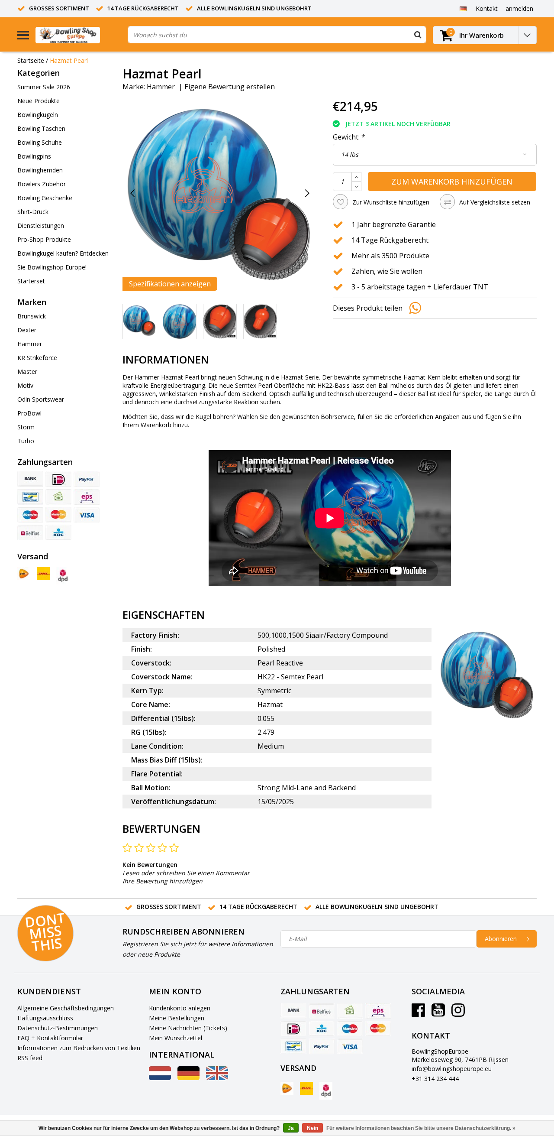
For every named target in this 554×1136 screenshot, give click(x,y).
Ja (291, 1128)
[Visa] (87, 515)
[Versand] (23, 573)
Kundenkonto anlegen (179, 1008)
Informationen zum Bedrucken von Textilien (78, 1048)
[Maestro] (30, 515)
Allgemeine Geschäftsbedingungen (65, 1008)
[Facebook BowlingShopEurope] (418, 1013)
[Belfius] (30, 532)
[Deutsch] (463, 8)
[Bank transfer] (30, 479)
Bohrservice (337, 416)
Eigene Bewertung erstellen (229, 86)
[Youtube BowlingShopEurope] (438, 1013)
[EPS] (87, 497)
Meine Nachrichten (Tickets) (188, 1028)
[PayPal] (87, 479)
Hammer (161, 86)
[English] (217, 1078)
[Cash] (58, 497)
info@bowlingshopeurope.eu (452, 1069)
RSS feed (29, 1058)
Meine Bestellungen (176, 1018)
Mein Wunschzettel (175, 1038)
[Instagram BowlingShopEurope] (458, 1013)
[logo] (78, 35)
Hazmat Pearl (69, 60)
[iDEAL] (58, 479)
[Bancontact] (30, 497)
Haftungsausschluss (45, 1018)
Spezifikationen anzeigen (170, 284)
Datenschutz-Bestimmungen (57, 1028)
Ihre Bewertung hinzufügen (162, 881)
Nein (312, 1128)
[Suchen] (417, 34)
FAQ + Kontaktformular (50, 1038)
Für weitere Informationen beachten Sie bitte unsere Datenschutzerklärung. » (420, 1128)
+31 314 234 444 (435, 1078)
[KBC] (58, 532)
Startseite (30, 60)
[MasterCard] (58, 515)
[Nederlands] (160, 1078)
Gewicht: (349, 137)
